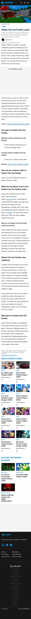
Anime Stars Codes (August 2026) (6, 421)
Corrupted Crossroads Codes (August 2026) (6, 478)
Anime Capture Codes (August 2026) (22, 398)
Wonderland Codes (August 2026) (6, 444)
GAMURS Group (26, 608)
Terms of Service (5, 556)
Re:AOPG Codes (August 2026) (7, 374)
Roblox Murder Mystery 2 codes (18, 164)
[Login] (28, 2)
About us (3, 552)
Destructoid (15, 585)
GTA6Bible (15, 604)
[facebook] (11, 545)
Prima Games (15, 578)
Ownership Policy (16, 554)
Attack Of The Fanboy (15, 576)
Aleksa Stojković (5, 377)
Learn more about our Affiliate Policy (9, 355)
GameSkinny (15, 590)
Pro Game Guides (15, 569)
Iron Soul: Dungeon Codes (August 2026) (7, 398)
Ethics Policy (15, 552)
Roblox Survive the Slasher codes (18, 124)
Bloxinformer (15, 602)
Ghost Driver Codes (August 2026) (21, 375)
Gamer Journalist (15, 588)
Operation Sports (15, 592)
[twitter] (7, 545)
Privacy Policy (4, 554)
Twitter (10, 212)
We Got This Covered (15, 583)
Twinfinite (15, 571)
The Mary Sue (15, 595)
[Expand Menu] (24, 2)
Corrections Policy (16, 556)
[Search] (21, 2)
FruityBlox (15, 599)
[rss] (3, 545)
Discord (9, 199)
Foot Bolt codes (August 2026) (22, 476)
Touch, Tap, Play (15, 597)
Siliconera (15, 581)
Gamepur (15, 574)
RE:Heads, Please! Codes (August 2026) (21, 444)
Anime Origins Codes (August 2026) (21, 421)
